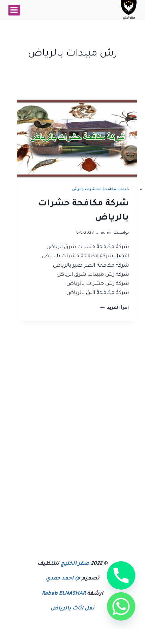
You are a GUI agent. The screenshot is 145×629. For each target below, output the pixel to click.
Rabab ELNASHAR (64, 594)
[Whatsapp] (121, 606)
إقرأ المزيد (114, 308)
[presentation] (77, 138)
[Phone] (121, 575)
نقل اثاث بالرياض (72, 608)
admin (106, 233)
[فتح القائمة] (14, 10)
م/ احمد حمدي (63, 579)
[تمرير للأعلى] (99, 618)
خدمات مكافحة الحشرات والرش (100, 190)
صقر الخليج (75, 564)
